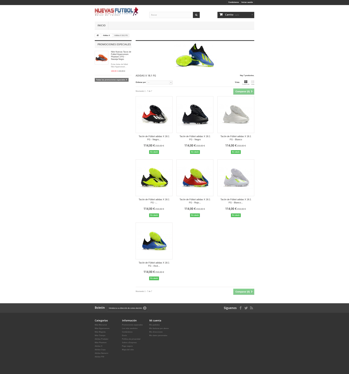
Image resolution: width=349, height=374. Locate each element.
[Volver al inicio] (97, 35)
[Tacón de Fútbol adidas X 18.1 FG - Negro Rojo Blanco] (154, 115)
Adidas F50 (99, 357)
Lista (252, 84)
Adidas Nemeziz (101, 353)
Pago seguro (127, 346)
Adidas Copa (100, 350)
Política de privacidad (131, 339)
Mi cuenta (155, 320)
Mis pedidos (154, 325)
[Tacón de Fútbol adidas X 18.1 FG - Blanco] (236, 115)
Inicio (101, 25)
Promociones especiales (114, 44)
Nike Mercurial (101, 325)
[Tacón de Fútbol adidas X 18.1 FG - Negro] (195, 115)
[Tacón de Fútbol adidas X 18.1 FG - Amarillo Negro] (154, 178)
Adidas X (98, 346)
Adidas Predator (101, 339)
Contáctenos (233, 2)
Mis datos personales (158, 335)
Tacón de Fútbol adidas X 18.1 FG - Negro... (154, 138)
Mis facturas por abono (159, 328)
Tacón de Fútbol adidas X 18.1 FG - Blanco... (235, 201)
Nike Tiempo (100, 335)
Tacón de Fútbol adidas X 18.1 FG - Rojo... (195, 201)
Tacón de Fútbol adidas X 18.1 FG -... (154, 201)
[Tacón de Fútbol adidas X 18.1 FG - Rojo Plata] (195, 178)
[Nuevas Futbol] (120, 11)
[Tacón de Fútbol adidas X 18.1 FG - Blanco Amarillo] (236, 178)
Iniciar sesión (247, 2)
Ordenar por (141, 82)
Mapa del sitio (128, 350)
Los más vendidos (130, 328)
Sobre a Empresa (129, 343)
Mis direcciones (156, 332)
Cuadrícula (245, 84)
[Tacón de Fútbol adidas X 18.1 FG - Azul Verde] (154, 241)
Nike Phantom (101, 343)
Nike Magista (100, 332)
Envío (124, 335)
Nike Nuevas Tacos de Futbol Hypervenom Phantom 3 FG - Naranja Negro (121, 55)
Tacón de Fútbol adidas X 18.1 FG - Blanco (235, 138)
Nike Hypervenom (102, 328)
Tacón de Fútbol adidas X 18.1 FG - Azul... (154, 264)
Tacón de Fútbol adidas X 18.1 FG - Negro (195, 138)
